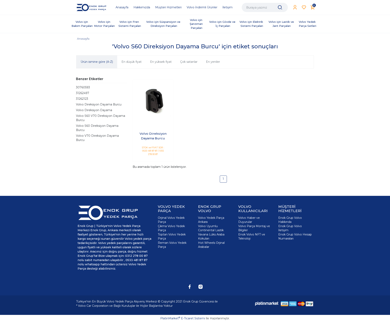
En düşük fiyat (131, 62)
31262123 (82, 99)
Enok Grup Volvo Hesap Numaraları (295, 236)
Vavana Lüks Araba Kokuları (211, 236)
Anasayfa (83, 38)
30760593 (83, 87)
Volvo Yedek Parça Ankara (211, 220)
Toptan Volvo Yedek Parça (172, 236)
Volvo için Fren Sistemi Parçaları (129, 23)
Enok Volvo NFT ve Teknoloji (251, 236)
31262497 (82, 93)
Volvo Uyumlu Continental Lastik (211, 228)
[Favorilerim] (304, 7)
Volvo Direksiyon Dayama (94, 110)
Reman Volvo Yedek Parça (172, 245)
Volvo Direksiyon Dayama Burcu (98, 104)
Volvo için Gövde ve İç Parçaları (222, 23)
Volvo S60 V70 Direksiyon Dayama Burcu (100, 118)
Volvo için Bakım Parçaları (82, 23)
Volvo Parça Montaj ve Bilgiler (254, 228)
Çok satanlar (188, 62)
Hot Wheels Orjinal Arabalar (211, 245)
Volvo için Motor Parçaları (104, 23)
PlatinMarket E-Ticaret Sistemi (182, 318)
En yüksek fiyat (161, 62)
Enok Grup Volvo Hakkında (290, 220)
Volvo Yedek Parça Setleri (307, 23)
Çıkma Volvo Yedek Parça (171, 228)
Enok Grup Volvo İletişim (290, 228)
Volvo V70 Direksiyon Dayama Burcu (97, 138)
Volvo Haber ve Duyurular (249, 220)
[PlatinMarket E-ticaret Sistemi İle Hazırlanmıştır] (266, 303)
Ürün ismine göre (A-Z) (97, 62)
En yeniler (213, 62)
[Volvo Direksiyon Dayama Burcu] (153, 100)
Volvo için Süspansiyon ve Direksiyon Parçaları (163, 23)
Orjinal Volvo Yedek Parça (171, 220)
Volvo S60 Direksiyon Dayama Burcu (97, 128)
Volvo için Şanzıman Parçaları (197, 23)
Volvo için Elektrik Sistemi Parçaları (251, 23)
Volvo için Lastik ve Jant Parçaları (282, 23)
